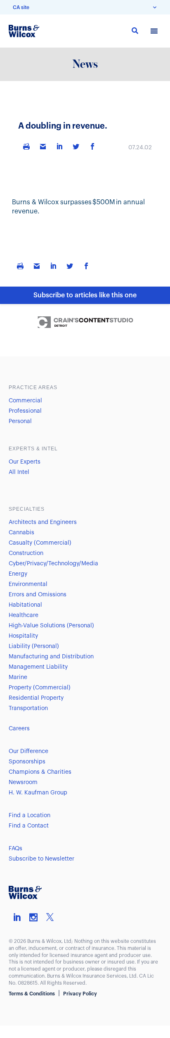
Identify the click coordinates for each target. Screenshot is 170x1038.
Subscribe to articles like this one (85, 295)
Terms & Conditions (32, 993)
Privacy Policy (80, 993)
